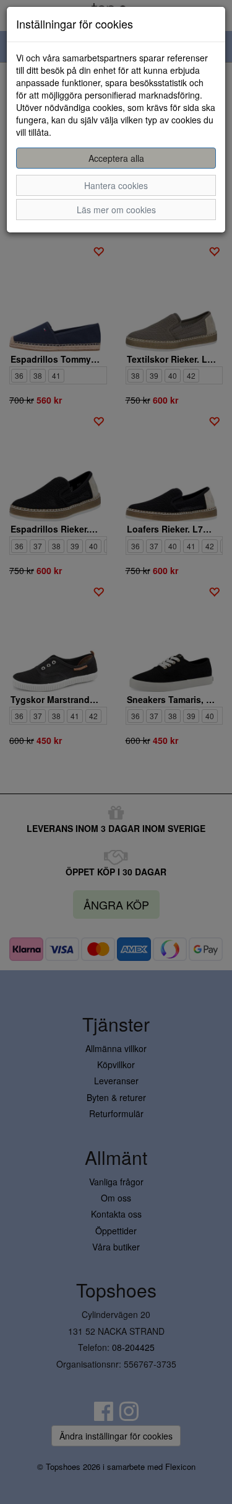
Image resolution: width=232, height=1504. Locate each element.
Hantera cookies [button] (116, 185)
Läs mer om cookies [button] (116, 209)
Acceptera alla (116, 158)
